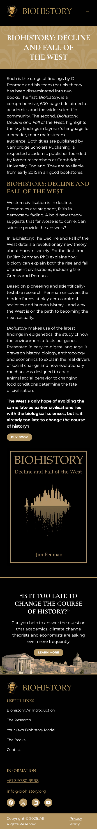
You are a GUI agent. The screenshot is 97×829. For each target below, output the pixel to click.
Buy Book (19, 437)
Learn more (48, 652)
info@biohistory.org (26, 791)
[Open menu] (87, 11)
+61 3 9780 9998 (23, 780)
